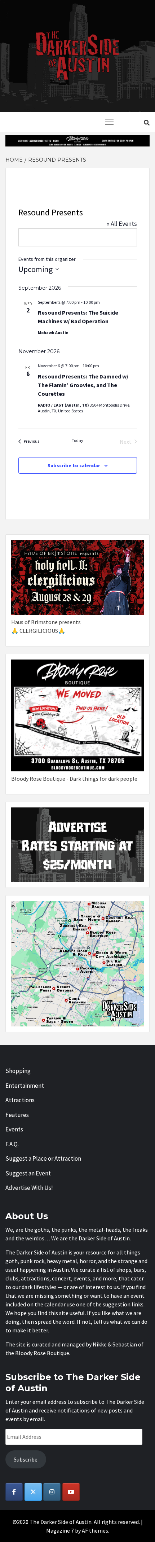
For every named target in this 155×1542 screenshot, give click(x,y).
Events (14, 1129)
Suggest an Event (28, 1173)
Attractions (20, 1100)
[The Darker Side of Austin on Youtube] (71, 1492)
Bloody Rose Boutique (42, 1353)
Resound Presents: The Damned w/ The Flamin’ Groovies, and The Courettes (83, 385)
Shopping (18, 1071)
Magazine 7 (60, 1530)
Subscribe (25, 1459)
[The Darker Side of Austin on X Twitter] (33, 1492)
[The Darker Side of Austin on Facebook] (14, 1492)
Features (17, 1115)
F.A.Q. (12, 1144)
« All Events (121, 223)
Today (77, 440)
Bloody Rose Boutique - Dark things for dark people (74, 778)
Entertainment (24, 1086)
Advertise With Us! (29, 1188)
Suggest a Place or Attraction (43, 1158)
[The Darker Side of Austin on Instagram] (52, 1492)
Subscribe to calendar (74, 465)
